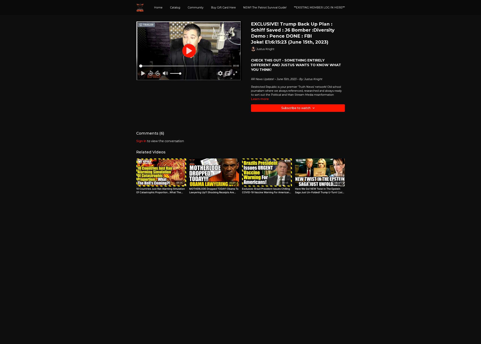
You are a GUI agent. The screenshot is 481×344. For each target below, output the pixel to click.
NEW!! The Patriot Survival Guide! (265, 7)
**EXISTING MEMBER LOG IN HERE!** (319, 7)
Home (158, 7)
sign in (141, 141)
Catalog (175, 7)
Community (195, 7)
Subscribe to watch (296, 108)
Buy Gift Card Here (223, 7)
